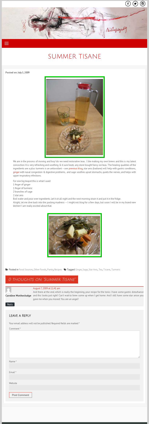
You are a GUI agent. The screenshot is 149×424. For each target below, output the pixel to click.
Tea (100, 269)
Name (13, 361)
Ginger (78, 269)
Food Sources (26, 269)
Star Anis (93, 269)
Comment (15, 328)
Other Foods (40, 269)
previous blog (76, 168)
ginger (16, 172)
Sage (85, 269)
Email (12, 372)
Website (13, 383)
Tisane (106, 269)
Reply (10, 304)
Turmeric (115, 269)
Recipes (58, 269)
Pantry (50, 269)
